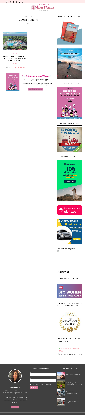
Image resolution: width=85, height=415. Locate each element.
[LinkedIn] (17, 2)
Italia (12, 53)
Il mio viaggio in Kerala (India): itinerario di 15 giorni (74, 384)
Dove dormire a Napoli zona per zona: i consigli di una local (74, 401)
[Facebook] (4, 2)
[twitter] (7, 2)
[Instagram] (10, 2)
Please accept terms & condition (41, 384)
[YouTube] (20, 2)
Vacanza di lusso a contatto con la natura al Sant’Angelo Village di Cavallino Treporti (14, 58)
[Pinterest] (13, 2)
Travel (17, 53)
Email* (32, 378)
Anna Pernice (15, 63)
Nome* (32, 372)
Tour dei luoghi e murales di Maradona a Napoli (73, 393)
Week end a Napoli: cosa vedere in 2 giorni (73, 375)
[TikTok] (22, 1)
